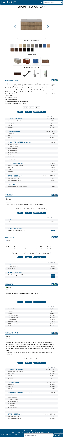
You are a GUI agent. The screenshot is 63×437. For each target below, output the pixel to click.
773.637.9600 (26, 430)
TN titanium (11, 155)
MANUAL (28, 112)
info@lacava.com (37, 430)
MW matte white (12, 321)
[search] (61, 2)
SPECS (20, 112)
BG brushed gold (12, 152)
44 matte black (12, 159)
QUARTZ (10, 127)
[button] (15, 26)
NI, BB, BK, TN (11, 268)
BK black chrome (12, 157)
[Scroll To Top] (60, 428)
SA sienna (10, 326)
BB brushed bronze (13, 150)
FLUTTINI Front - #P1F (14, 178)
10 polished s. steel (13, 317)
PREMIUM (10, 135)
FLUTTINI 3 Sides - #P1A (14, 180)
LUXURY (10, 138)
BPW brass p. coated (13, 323)
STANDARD (11, 133)
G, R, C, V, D (11, 123)
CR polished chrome (13, 144)
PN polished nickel (13, 146)
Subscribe (58, 435)
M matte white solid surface (15, 121)
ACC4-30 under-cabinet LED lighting (17, 186)
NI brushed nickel (12, 148)
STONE (10, 125)
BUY (53, 230)
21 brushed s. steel (13, 315)
